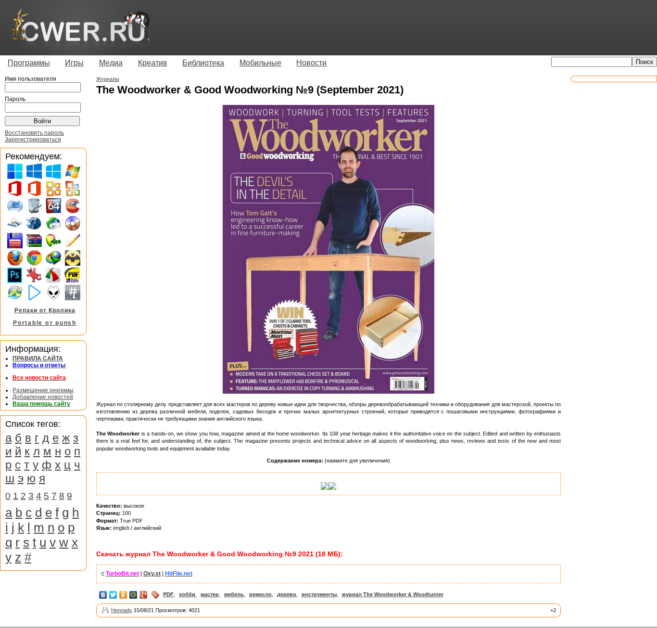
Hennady (121, 610)
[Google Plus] (144, 595)
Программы (29, 63)
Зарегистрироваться (33, 139)
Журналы (107, 79)
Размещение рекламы (43, 390)
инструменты (319, 594)
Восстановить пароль (34, 132)
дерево (286, 594)
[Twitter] (113, 595)
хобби (187, 594)
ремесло (260, 594)
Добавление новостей (43, 397)
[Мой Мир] (133, 595)
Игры (74, 63)
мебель (234, 594)
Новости (311, 63)
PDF (168, 594)
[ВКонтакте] (103, 595)
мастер (210, 594)
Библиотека (203, 63)
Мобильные (260, 63)
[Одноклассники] (123, 595)
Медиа (111, 63)
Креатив (152, 63)
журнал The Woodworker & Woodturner (392, 594)
